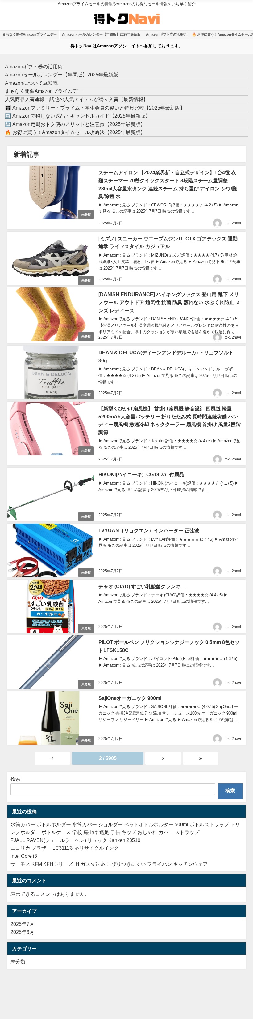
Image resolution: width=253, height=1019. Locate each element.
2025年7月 (22, 924)
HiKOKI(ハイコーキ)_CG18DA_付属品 (141, 474)
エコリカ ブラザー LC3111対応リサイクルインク (64, 847)
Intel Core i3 (23, 855)
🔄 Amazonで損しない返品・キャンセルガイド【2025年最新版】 (77, 115)
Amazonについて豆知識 (31, 82)
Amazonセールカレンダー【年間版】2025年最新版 (101, 34)
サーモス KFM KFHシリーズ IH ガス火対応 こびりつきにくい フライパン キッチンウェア (109, 863)
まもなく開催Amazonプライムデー (29, 34)
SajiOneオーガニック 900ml (129, 698)
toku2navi (233, 223)
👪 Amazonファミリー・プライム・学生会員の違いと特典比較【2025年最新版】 (95, 107)
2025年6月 (22, 932)
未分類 (86, 214)
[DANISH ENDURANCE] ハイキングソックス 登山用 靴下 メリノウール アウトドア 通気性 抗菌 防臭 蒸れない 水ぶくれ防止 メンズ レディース (169, 302)
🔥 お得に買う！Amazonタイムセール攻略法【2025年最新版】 (75, 132)
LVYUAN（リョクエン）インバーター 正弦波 (148, 530)
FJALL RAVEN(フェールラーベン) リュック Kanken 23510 (75, 840)
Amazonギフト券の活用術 (166, 34)
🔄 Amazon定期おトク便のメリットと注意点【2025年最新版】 (75, 124)
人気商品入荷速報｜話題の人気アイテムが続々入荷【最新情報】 (76, 99)
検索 (15, 778)
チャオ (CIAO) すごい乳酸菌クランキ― (141, 586)
